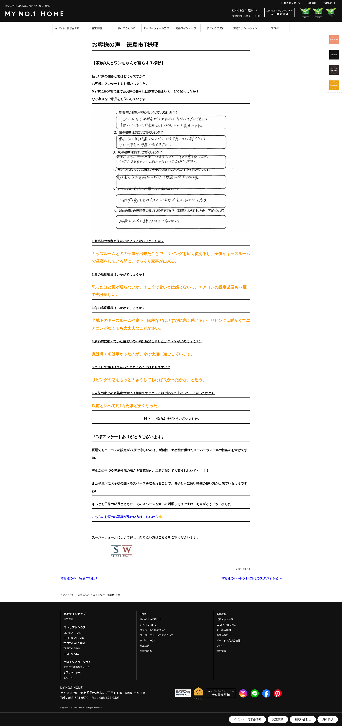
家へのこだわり (127, 28)
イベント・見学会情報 (67, 28)
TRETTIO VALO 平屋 (74, 643)
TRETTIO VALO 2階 (74, 637)
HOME (143, 614)
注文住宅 (68, 619)
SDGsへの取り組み (227, 624)
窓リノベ (68, 677)
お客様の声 (146, 650)
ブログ (275, 28)
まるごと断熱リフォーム (77, 667)
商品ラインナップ (186, 28)
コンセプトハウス (73, 632)
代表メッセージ (292, 2)
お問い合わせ (302, 719)
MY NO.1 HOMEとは (150, 619)
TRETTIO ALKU (71, 653)
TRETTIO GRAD (72, 648)
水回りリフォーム (73, 672)
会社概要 (327, 2)
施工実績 (97, 28)
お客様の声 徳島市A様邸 (78, 578)
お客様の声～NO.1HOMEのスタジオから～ (251, 578)
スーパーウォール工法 (156, 28)
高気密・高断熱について (153, 630)
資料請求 (327, 719)
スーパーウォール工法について (156, 635)
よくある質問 (224, 630)
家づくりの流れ (215, 28)
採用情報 (311, 2)
